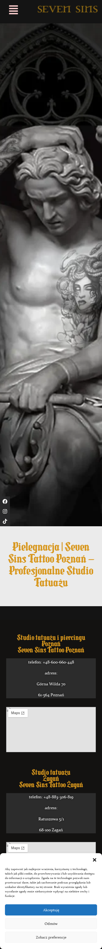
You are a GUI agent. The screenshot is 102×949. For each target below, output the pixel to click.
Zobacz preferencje (51, 937)
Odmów (51, 923)
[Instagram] (5, 511)
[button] (94, 859)
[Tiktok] (5, 521)
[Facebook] (5, 501)
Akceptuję (51, 910)
